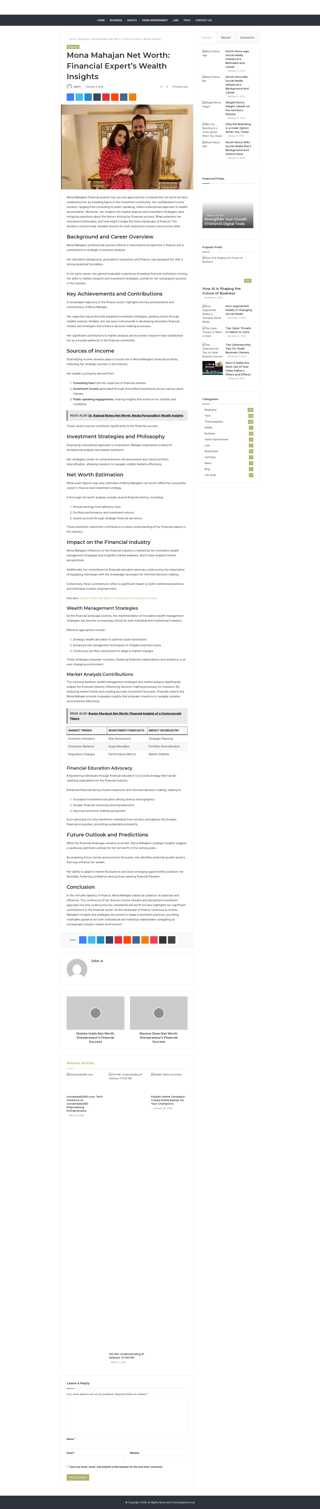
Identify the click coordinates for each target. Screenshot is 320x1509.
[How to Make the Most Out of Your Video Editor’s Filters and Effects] (212, 368)
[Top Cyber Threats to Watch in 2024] (212, 333)
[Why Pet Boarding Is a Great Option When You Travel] (212, 130)
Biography (84, 38)
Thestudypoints (214, 421)
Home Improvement (155, 20)
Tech (187, 20)
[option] (227, 207)
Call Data (210, 457)
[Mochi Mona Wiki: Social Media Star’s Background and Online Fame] (212, 147)
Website (134, 1452)
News (208, 463)
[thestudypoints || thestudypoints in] (160, 7)
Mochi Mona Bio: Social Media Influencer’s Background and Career (237, 84)
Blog (207, 469)
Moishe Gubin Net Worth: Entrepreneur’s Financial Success (118, 598)
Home (101, 20)
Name (71, 1438)
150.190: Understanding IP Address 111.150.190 (126, 1355)
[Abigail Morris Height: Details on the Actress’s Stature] (212, 108)
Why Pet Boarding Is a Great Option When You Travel (238, 128)
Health (132, 20)
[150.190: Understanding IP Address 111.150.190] (127, 1212)
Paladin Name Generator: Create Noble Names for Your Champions (168, 1100)
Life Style (210, 474)
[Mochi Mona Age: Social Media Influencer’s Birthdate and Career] (212, 56)
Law (175, 20)
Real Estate (211, 451)
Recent (226, 37)
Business (116, 20)
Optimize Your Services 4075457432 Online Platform (224, 219)
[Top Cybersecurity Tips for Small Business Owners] (212, 350)
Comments (247, 37)
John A (77, 86)
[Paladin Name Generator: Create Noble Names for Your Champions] (169, 1083)
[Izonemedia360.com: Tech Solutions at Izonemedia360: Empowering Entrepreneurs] (85, 1083)
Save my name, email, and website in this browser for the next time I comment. (116, 1466)
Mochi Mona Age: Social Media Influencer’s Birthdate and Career (237, 59)
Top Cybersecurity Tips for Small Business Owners (238, 348)
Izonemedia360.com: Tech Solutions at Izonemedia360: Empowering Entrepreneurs (85, 1103)
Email (71, 1452)
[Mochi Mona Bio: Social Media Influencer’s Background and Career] (212, 82)
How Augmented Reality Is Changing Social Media (239, 310)
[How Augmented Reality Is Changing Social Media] (212, 314)
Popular (206, 37)
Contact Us (204, 20)
